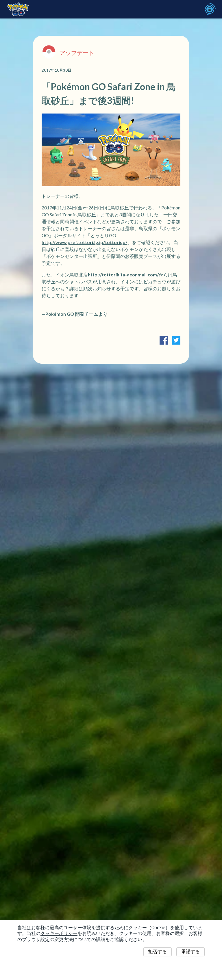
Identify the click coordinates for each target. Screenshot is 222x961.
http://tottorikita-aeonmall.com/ (123, 274)
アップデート (77, 52)
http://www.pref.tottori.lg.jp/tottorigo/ (84, 242)
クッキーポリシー (58, 933)
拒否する (157, 951)
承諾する (190, 951)
